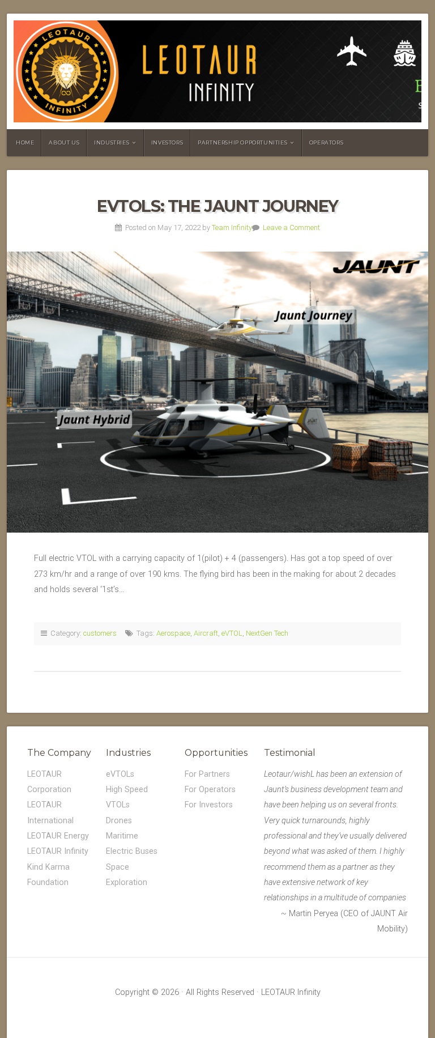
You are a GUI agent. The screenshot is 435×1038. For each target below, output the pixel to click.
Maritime (122, 836)
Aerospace (173, 633)
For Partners (207, 774)
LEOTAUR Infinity (57, 851)
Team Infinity (232, 227)
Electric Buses (131, 851)
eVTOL (231, 633)
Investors (167, 142)
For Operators (210, 789)
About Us (64, 142)
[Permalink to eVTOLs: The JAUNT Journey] (217, 392)
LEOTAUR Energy (58, 836)
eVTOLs (120, 774)
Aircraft (206, 633)
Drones (119, 821)
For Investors (209, 805)
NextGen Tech (267, 633)
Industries (111, 142)
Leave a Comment (291, 227)
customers (100, 633)
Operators (326, 142)
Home (25, 142)
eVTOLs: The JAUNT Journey (217, 206)
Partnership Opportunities (242, 142)
